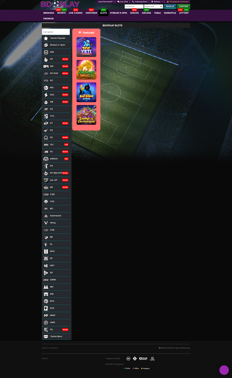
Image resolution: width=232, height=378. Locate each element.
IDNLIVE (134, 13)
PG (51, 80)
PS (51, 130)
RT (51, 258)
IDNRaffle (170, 13)
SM (51, 66)
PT (51, 123)
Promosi (48, 18)
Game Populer (57, 38)
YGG (52, 201)
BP (51, 237)
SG (51, 137)
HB (51, 101)
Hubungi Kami (141, 1)
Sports (61, 13)
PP (51, 59)
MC (52, 286)
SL (51, 244)
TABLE (157, 13)
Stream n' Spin (57, 44)
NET (52, 265)
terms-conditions (50, 348)
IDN (52, 52)
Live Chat (124, 1)
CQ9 (52, 194)
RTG (52, 308)
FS (51, 151)
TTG (52, 116)
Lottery (184, 13)
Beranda (48, 13)
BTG (52, 301)
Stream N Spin (118, 13)
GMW (53, 279)
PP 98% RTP (56, 173)
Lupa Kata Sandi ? (105, 1)
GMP (52, 322)
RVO (52, 251)
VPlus (53, 222)
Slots (103, 13)
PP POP (54, 73)
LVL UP (53, 180)
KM (52, 294)
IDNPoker (91, 13)
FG (51, 329)
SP (51, 272)
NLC (52, 94)
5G (51, 109)
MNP (52, 315)
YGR (52, 230)
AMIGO (54, 158)
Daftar (183, 6)
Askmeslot (55, 215)
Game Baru (56, 336)
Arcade (146, 13)
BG (51, 208)
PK (51, 165)
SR (51, 187)
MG (52, 87)
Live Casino (76, 13)
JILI (52, 144)
